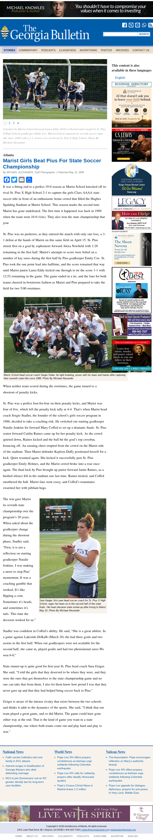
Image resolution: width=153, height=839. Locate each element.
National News (13, 751)
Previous (8, 89)
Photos (106, 50)
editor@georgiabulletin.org (95, 830)
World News (63, 751)
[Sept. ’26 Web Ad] (132, 194)
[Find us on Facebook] (124, 25)
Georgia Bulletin (45, 33)
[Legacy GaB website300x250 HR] (132, 228)
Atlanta (8, 154)
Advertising (88, 50)
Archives (122, 50)
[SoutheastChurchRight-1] (132, 334)
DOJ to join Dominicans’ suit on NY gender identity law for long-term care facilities (26, 782)
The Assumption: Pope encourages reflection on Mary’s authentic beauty (129, 761)
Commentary (28, 50)
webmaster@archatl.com (123, 830)
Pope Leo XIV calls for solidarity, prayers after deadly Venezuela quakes (76, 777)
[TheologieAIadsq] (132, 126)
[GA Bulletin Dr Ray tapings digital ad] (132, 312)
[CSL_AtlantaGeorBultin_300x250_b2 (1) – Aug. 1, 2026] (132, 160)
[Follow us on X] (131, 25)
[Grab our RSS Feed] (150, 25)
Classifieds (67, 50)
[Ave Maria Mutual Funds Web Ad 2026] (76, 16)
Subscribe (100, 836)
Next (102, 89)
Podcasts (48, 50)
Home (18, 836)
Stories (9, 50)
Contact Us (140, 50)
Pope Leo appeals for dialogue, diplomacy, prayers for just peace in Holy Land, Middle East (128, 789)
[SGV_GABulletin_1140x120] (76, 821)
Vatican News (115, 751)
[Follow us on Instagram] (137, 25)
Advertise (117, 836)
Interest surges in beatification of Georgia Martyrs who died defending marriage (25, 769)
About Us (32, 836)
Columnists (65, 836)
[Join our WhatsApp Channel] (144, 25)
